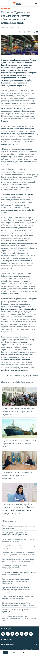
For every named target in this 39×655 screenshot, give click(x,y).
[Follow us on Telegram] (22, 634)
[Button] (20, 32)
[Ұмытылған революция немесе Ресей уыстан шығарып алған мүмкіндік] (19, 396)
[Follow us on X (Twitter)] (8, 634)
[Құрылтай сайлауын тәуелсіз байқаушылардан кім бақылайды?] (19, 460)
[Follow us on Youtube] (12, 634)
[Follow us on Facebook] (3, 634)
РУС (14, 652)
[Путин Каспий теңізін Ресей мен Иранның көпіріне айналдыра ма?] (19, 428)
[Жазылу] (31, 634)
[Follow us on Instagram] (17, 634)
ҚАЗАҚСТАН (5, 9)
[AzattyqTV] (23, 652)
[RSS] (26, 634)
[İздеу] (33, 652)
